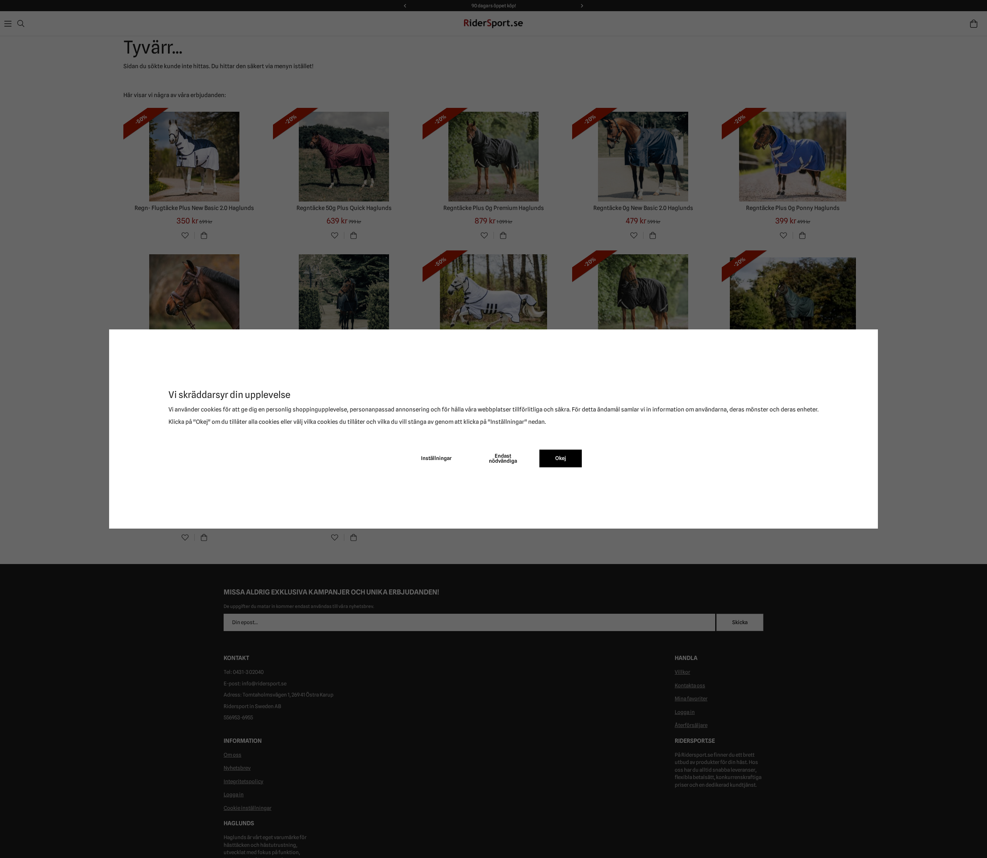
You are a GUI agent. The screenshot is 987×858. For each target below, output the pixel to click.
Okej (560, 458)
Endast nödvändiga (503, 458)
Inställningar (436, 458)
